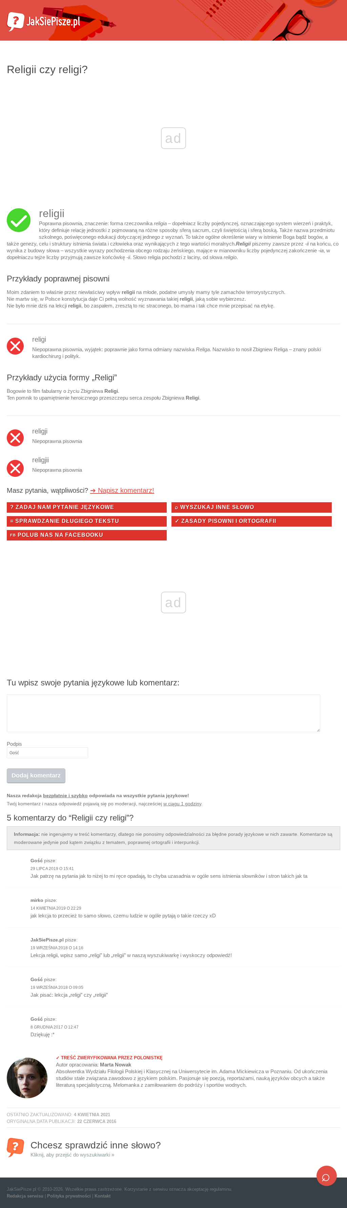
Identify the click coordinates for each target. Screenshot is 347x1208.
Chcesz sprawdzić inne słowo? (95, 1148)
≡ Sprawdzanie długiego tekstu (64, 521)
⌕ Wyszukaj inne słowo (214, 507)
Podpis (14, 744)
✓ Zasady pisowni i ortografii (225, 521)
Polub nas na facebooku (56, 535)
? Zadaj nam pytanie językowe (62, 507)
